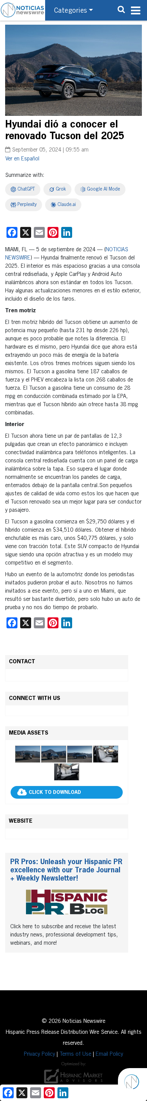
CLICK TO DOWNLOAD (55, 792)
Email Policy (109, 1054)
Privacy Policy (39, 1054)
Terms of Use (75, 1054)
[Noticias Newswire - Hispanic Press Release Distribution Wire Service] (22, 10)
